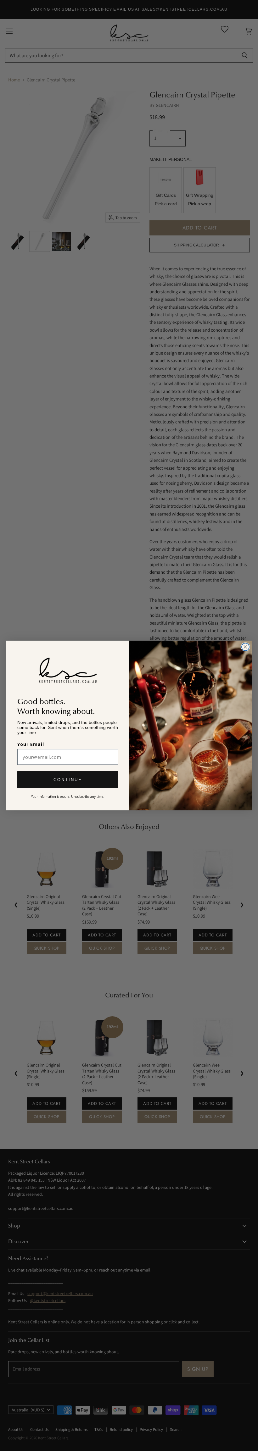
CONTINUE (67, 779)
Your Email (30, 744)
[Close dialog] (245, 647)
